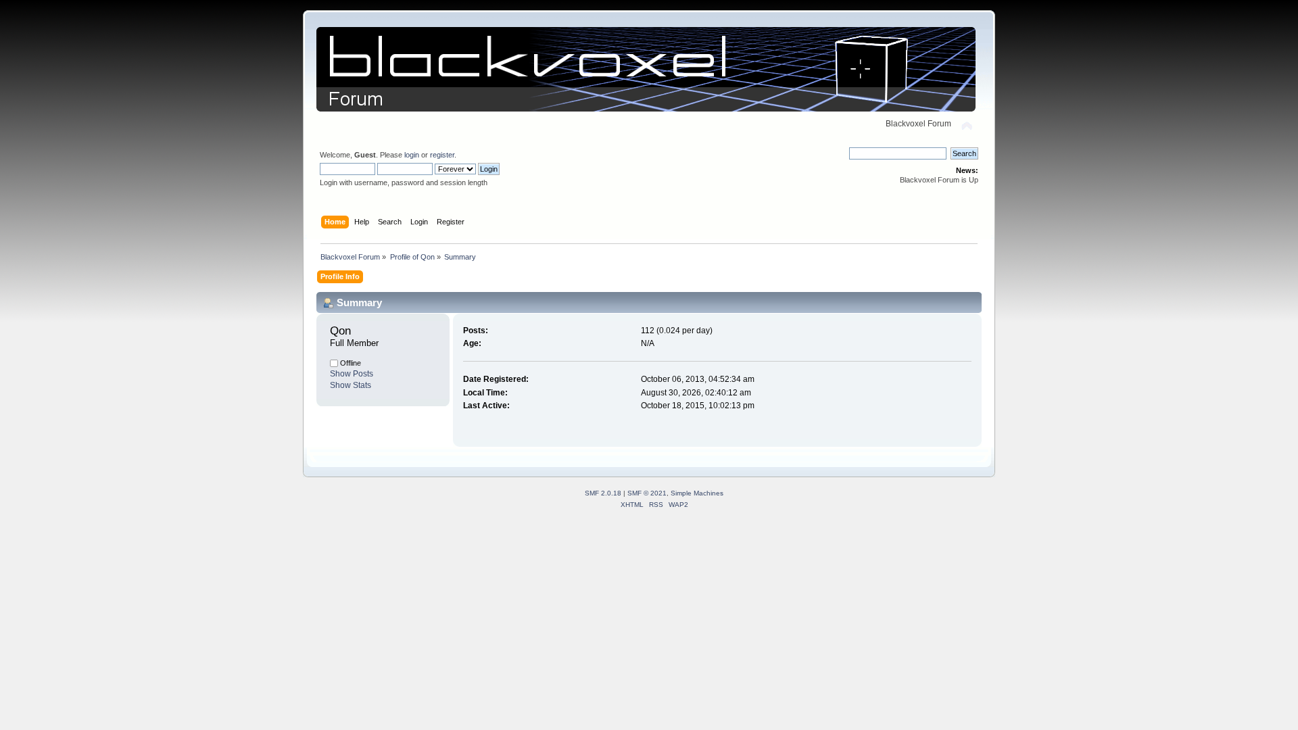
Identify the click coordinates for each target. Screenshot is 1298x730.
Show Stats (350, 385)
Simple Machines (697, 493)
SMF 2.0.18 (603, 493)
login (411, 155)
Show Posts (351, 374)
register (442, 155)
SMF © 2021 (647, 493)
